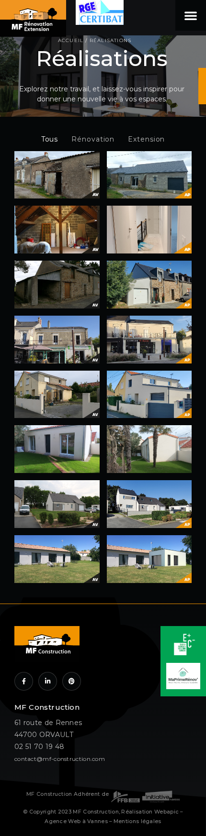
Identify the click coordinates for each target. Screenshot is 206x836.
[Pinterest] (71, 681)
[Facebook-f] (23, 681)
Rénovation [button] (92, 139)
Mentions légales (137, 821)
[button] (190, 15)
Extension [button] (146, 139)
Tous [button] (49, 139)
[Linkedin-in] (47, 681)
